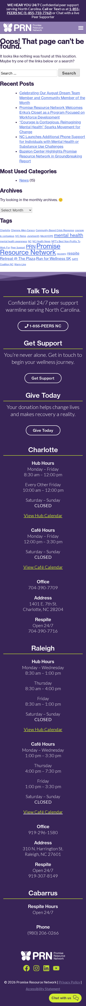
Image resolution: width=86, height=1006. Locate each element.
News (24, 180)
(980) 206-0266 (43, 932)
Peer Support (18, 247)
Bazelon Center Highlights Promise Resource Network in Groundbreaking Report (50, 156)
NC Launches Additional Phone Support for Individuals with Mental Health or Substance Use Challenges (52, 141)
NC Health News (41, 241)
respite (73, 253)
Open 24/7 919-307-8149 (43, 873)
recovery (61, 253)
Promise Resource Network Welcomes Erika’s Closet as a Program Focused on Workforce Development (52, 112)
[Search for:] (29, 73)
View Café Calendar (43, 811)
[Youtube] (56, 968)
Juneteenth (33, 236)
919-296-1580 (43, 832)
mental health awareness (13, 241)
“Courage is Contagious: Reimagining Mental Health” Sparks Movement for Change (50, 127)
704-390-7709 (43, 587)
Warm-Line (20, 264)
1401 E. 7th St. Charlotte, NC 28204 (43, 606)
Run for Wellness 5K (53, 258)
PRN (31, 247)
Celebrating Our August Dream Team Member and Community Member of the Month (52, 98)
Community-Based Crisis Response (55, 230)
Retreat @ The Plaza (17, 258)
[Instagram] (36, 968)
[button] (81, 27)
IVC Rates (20, 236)
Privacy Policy (69, 982)
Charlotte (5, 230)
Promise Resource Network (30, 249)
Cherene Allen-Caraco (23, 230)
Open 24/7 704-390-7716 (43, 628)
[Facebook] (26, 968)
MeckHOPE (46, 236)
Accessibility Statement (43, 989)
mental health (68, 235)
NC (30, 241)
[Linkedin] (46, 968)
